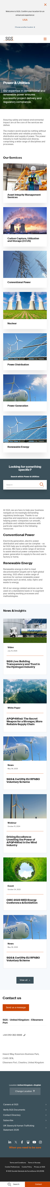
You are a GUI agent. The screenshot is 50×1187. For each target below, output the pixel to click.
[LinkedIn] (10, 1142)
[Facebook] (22, 1142)
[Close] (45, 4)
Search (16, 1184)
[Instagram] (40, 1142)
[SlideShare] (28, 1142)
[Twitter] (16, 1142)
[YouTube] (34, 1142)
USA (25, 19)
